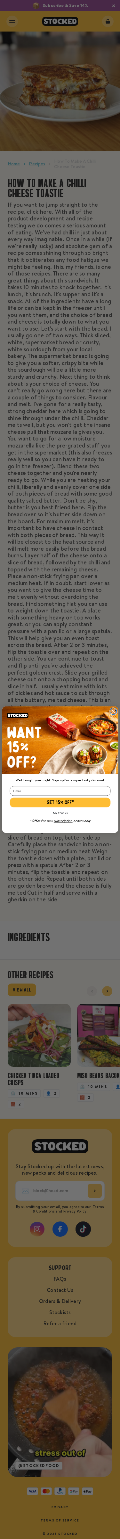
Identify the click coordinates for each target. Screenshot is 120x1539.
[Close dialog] (113, 711)
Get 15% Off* (60, 802)
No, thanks (60, 813)
